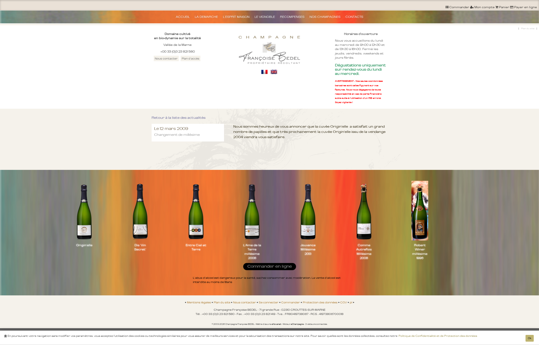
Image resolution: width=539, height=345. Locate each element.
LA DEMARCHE (206, 17)
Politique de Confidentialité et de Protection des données (438, 335)
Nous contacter (166, 58)
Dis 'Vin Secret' (140, 247)
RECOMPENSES (292, 17)
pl (351, 302)
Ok (529, 338)
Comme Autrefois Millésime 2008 (364, 251)
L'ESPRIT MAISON (236, 17)
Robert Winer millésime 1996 (419, 251)
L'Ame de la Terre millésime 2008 (252, 251)
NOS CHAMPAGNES (325, 17)
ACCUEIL (183, 17)
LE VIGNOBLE (265, 17)
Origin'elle (84, 245)
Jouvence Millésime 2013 (308, 249)
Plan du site (527, 28)
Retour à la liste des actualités (178, 118)
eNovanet (276, 324)
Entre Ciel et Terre (196, 247)
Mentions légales (199, 302)
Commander (291, 302)
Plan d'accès (190, 58)
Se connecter (269, 302)
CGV (344, 302)
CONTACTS (354, 17)
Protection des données (320, 302)
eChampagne (297, 324)
